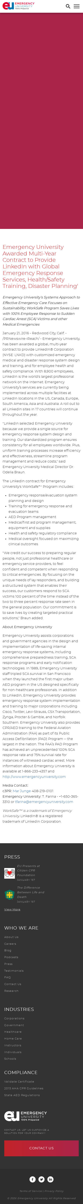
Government (14, 1025)
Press (8, 964)
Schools (10, 1059)
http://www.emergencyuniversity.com (34, 777)
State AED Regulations (22, 1095)
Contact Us (12, 984)
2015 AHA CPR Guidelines (23, 1088)
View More (12, 909)
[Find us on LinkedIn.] (50, 1179)
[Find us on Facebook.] (32, 1179)
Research (11, 991)
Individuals (12, 1052)
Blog (7, 950)
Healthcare (13, 1032)
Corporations (14, 1018)
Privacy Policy (54, 1191)
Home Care (13, 1038)
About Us (11, 937)
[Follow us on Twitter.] (41, 1179)
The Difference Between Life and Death (30, 892)
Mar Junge (22, 791)
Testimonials (14, 971)
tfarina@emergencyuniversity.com (44, 802)
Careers (10, 944)
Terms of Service (30, 1191)
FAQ (7, 977)
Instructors (12, 1045)
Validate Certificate (19, 1081)
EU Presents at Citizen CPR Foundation (28, 871)
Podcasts (11, 957)
